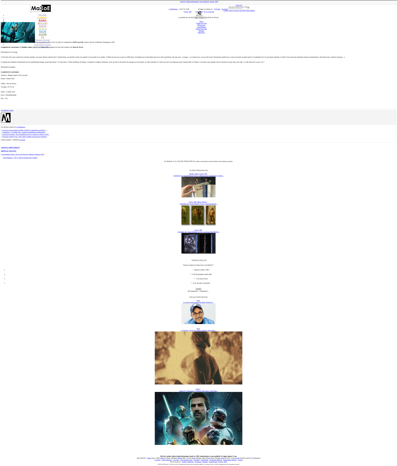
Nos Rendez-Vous (186, 460)
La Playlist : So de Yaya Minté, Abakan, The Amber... (198, 330)
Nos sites (176, 460)
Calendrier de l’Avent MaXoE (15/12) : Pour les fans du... (198, 204)
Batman (252, 10)
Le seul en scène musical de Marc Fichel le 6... (198, 302)
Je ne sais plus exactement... (202, 283)
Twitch (220, 462)
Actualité (197, 460)
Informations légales (229, 460)
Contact (240, 460)
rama (198, 300)
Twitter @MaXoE (188, 462)
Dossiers (201, 31)
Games (149, 458)
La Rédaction (7, 110)
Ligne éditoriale (167, 460)
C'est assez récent (202, 279)
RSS (225, 462)
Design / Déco (194, 174)
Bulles (180, 458)
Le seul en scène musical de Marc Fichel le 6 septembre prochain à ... (24, 130)
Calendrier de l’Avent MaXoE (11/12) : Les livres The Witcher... (198, 232)
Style (208, 458)
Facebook (198, 462)
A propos (157, 460)
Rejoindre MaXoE (216, 460)
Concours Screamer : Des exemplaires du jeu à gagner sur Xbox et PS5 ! (25, 134)
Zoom (237, 458)
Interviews (201, 32)
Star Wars (242, 10)
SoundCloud (213, 462)
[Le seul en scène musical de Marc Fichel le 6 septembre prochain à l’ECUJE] (198, 323)
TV (251, 458)
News (201, 21)
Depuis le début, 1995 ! (202, 270)
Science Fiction (234, 10)
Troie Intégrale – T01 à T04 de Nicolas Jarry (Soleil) (20, 158)
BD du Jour (201, 25)
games (198, 389)
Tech (222, 458)
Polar (247, 10)
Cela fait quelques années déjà (202, 274)
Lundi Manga (201, 27)
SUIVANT (8, 151)
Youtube (205, 462)
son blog (22, 140)
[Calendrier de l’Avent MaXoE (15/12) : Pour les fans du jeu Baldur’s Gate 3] (198, 225)
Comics (225, 10)
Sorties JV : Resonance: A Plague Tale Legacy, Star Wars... (198, 391)
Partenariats (204, 460)
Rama (162, 458)
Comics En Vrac (201, 23)
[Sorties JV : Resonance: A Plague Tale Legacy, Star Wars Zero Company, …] (198, 444)
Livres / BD (203, 174)
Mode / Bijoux (202, 202)
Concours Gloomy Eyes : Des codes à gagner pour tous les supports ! (24, 137)
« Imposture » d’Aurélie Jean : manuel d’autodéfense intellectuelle (23, 132)
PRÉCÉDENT (10, 147)
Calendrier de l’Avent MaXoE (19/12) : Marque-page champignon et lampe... (198, 176)
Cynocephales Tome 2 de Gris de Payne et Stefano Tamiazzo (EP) (22, 154)
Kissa (194, 458)
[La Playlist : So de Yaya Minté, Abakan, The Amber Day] (198, 384)
